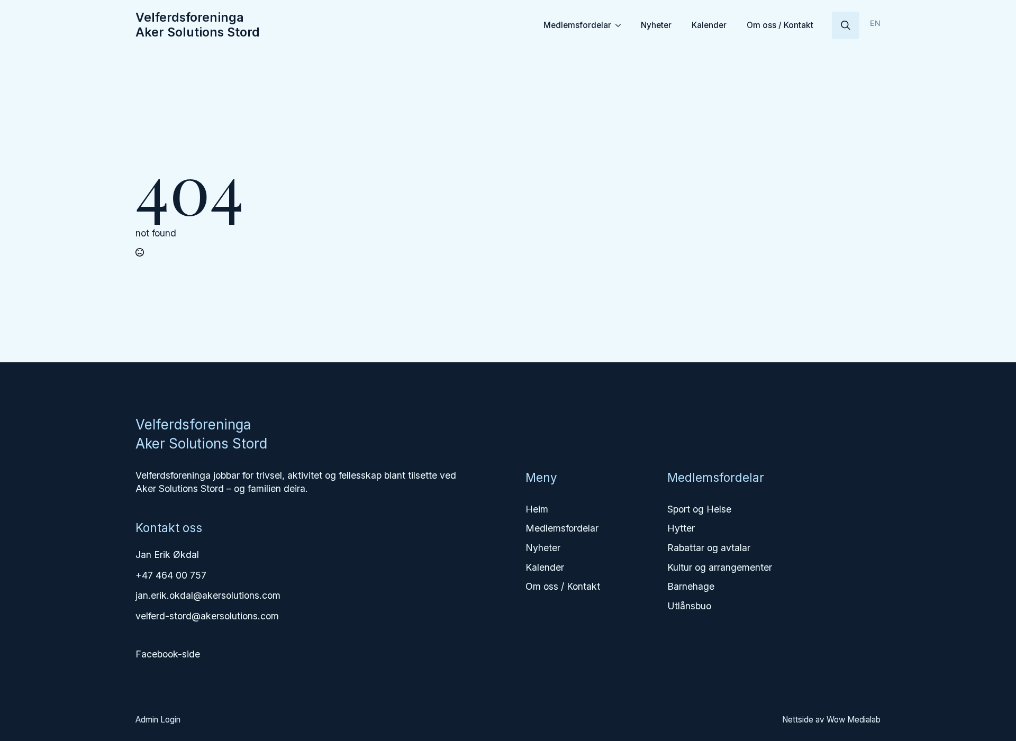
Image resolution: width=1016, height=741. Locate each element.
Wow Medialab (854, 720)
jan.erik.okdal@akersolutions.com (207, 595)
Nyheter (656, 25)
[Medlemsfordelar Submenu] (620, 25)
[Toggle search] (845, 25)
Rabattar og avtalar (708, 547)
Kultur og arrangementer (719, 567)
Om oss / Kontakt (780, 25)
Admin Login (157, 720)
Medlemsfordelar (577, 25)
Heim (536, 509)
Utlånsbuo (689, 605)
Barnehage (690, 586)
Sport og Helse (699, 509)
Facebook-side (167, 654)
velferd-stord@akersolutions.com (207, 615)
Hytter (681, 528)
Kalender (709, 25)
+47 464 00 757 (170, 575)
